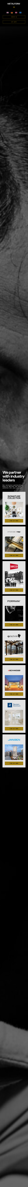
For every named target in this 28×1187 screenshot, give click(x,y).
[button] (14, 7)
